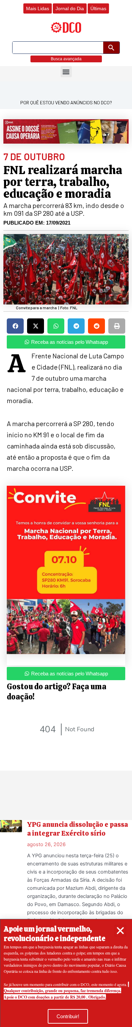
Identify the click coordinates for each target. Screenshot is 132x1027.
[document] (66, 513)
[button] (120, 931)
